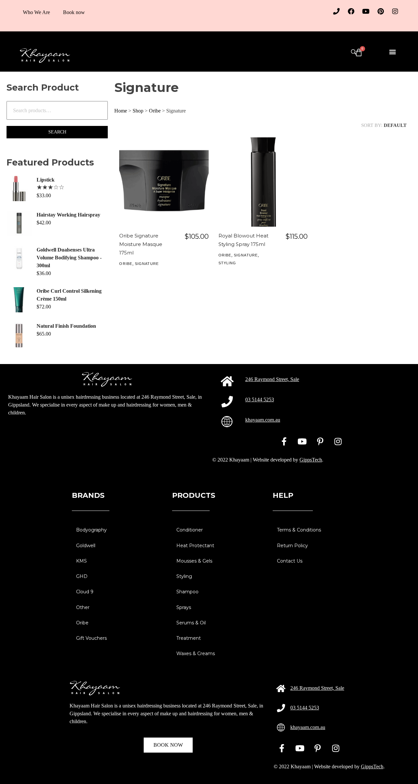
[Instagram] (395, 11)
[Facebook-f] (284, 441)
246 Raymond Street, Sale (272, 379)
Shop (138, 110)
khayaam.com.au (262, 420)
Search (57, 132)
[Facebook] (351, 11)
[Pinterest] (380, 11)
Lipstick (46, 180)
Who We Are (36, 12)
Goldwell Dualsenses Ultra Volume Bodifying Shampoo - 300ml (69, 257)
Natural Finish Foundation (66, 326)
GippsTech (310, 459)
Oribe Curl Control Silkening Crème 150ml (69, 295)
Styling (227, 263)
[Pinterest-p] (320, 441)
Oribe (155, 110)
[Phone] (336, 11)
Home (120, 110)
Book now (74, 12)
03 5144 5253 (259, 399)
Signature (147, 264)
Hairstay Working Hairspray (68, 215)
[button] (392, 51)
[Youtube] (365, 11)
